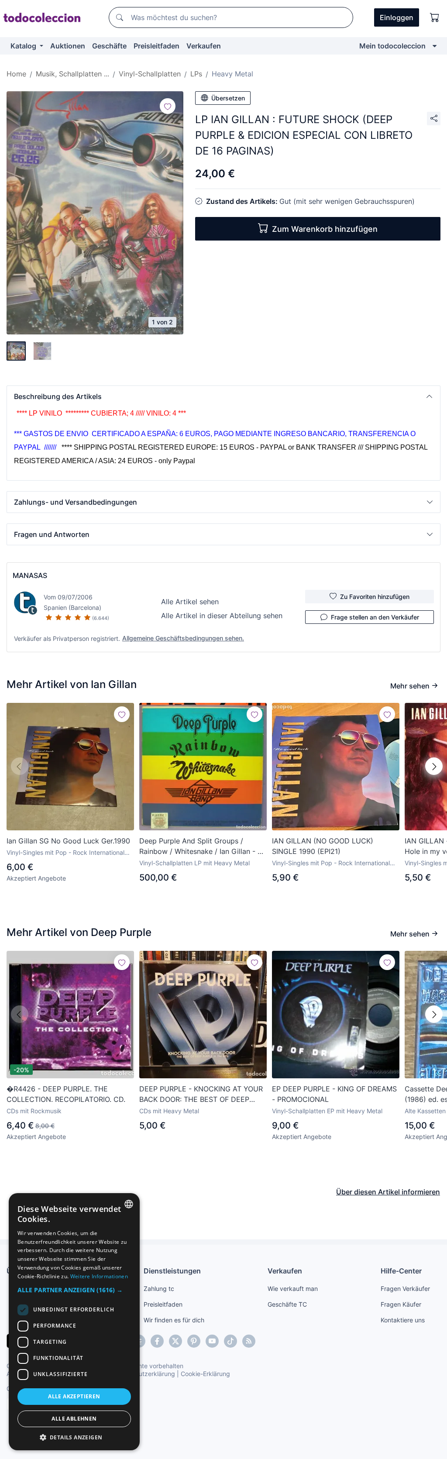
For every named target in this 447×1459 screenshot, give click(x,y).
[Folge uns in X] (175, 1341)
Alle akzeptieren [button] (74, 1396)
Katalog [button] (24, 45)
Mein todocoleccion (392, 45)
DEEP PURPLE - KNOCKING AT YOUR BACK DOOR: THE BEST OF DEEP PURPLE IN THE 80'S (201, 1094)
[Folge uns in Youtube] (212, 1341)
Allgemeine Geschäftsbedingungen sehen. (183, 638)
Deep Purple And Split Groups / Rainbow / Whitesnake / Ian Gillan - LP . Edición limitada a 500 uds (202, 846)
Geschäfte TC (287, 1304)
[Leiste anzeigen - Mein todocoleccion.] (434, 46)
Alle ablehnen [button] (74, 1418)
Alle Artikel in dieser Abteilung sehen (221, 615)
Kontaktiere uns (403, 1320)
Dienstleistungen (172, 1270)
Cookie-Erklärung (205, 1373)
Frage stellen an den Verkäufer (375, 617)
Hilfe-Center (401, 1270)
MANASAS (30, 575)
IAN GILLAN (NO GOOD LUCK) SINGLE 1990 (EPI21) (322, 846)
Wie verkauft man (293, 1288)
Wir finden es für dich (174, 1320)
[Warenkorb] (435, 17)
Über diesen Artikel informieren (388, 1191)
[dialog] (74, 1321)
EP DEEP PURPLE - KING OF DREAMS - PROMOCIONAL (334, 1094)
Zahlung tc (159, 1288)
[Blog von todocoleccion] (248, 1341)
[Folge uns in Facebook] (157, 1341)
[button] (223, 396)
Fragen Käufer (401, 1304)
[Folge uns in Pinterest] (193, 1341)
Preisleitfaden (156, 45)
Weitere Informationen (99, 1276)
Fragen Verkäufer (405, 1288)
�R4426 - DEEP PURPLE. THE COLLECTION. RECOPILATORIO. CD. (66, 1094)
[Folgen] (167, 106)
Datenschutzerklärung (143, 1373)
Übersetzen (228, 98)
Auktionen (67, 45)
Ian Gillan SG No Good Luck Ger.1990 (68, 840)
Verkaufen (203, 45)
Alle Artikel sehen (190, 601)
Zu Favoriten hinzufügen (374, 596)
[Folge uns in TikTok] (230, 1341)
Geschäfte (109, 45)
